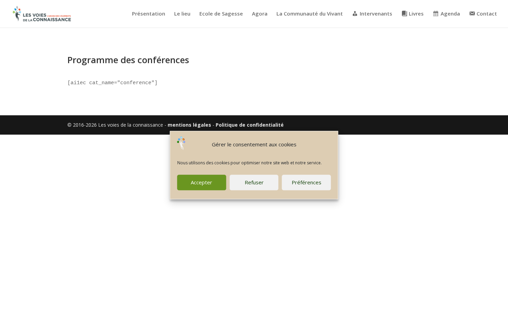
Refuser (254, 182)
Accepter (201, 182)
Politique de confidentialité (250, 125)
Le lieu (182, 14)
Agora (259, 14)
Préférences (306, 182)
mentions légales (189, 125)
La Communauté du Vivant (309, 14)
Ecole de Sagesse (221, 14)
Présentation (148, 14)
